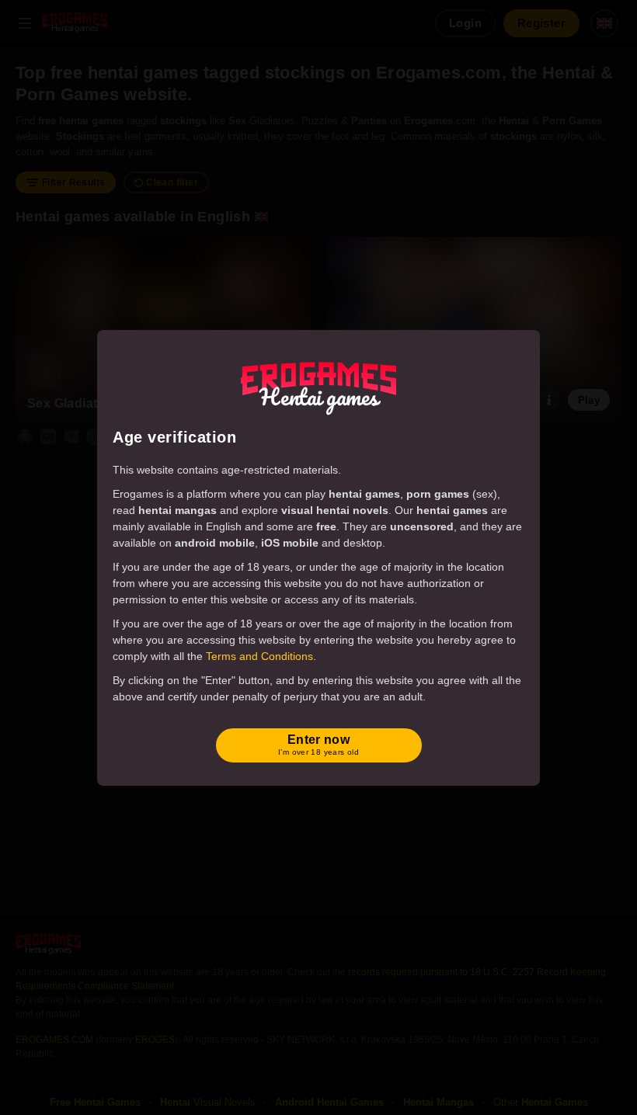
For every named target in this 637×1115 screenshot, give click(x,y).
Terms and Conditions (259, 656)
